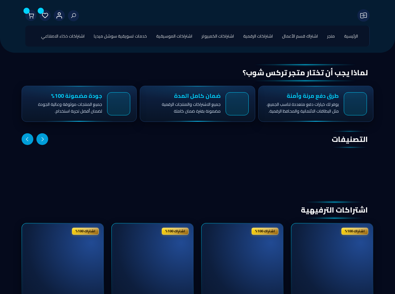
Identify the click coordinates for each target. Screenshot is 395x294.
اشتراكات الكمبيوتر (218, 36)
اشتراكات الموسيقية (174, 36)
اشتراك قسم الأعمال (300, 36)
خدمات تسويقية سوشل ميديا (120, 36)
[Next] (27, 139)
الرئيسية (351, 36)
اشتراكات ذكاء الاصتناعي (63, 36)
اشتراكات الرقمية (258, 36)
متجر (331, 36)
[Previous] (42, 139)
